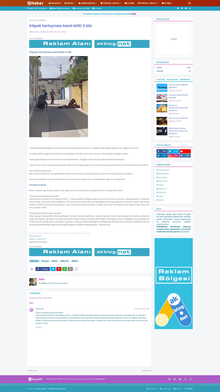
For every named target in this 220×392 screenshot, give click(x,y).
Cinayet (42, 20)
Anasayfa (152, 389)
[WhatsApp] (64, 269)
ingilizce (26, 384)
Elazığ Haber (163, 173)
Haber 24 (162, 189)
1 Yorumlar (61, 32)
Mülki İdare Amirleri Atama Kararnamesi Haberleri (178, 131)
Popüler (160, 79)
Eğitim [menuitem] (69, 3)
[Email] (70, 269)
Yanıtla (38, 327)
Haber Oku (162, 181)
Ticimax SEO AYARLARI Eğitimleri (178, 86)
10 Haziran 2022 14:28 (141, 309)
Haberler (64, 261)
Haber (55, 261)
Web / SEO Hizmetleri (38, 8)
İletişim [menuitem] (130, 3)
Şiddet (75, 261)
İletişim (178, 389)
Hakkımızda (166, 389)
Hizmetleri (61, 8)
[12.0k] (185, 151)
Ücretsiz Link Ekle (82, 8)
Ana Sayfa (33, 20)
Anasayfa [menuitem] (56, 3)
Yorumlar (184, 79)
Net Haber (162, 177)
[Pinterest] (58, 269)
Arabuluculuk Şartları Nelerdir (178, 96)
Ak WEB (174, 39)
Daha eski (146, 370)
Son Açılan (172, 79)
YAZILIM (173, 71)
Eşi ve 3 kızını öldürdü (178, 118)
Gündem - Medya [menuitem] (110, 3)
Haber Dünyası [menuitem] (87, 3)
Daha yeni (33, 370)
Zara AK (40, 308)
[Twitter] (53, 269)
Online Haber (163, 170)
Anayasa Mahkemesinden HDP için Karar (178, 108)
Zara (41, 279)
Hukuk (160, 196)
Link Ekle (98, 8)
